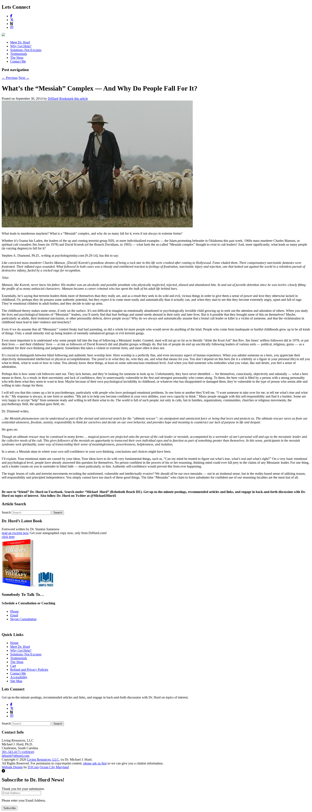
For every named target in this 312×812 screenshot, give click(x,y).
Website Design (12, 767)
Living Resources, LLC (43, 759)
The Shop (16, 57)
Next (23, 78)
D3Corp (33, 767)
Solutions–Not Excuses (25, 50)
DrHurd (53, 98)
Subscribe (9, 808)
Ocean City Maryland (54, 767)
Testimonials (18, 54)
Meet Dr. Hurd (20, 42)
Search (6, 512)
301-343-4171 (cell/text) (18, 752)
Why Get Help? (20, 46)
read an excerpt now (15, 533)
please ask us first (95, 763)
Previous (10, 78)
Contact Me (18, 61)
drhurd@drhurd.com (15, 755)
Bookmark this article (73, 98)
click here (8, 537)
